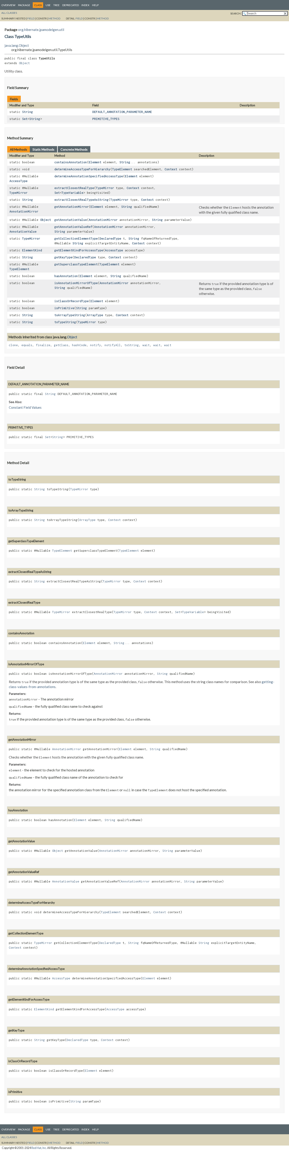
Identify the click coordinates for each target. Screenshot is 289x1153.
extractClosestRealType (74, 188)
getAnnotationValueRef (73, 227)
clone (13, 345)
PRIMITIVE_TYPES (105, 119)
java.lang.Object (17, 45)
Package (24, 5)
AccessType (18, 181)
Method (54, 18)
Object (24, 63)
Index (85, 5)
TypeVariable (72, 192)
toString (131, 345)
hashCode (79, 345)
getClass (61, 345)
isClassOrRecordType (71, 301)
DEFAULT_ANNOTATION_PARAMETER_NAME (122, 112)
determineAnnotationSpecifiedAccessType (88, 176)
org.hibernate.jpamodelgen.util (41, 30)
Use (48, 5)
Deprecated (70, 5)
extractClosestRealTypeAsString (81, 199)
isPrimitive (64, 308)
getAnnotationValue (70, 220)
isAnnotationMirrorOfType (76, 283)
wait (146, 345)
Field (30, 18)
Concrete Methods (74, 149)
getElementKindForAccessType (78, 250)
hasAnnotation (66, 276)
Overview (8, 5)
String (27, 112)
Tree (56, 5)
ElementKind (32, 250)
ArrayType (95, 315)
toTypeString (65, 322)
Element (95, 162)
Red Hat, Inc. (39, 1148)
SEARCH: (235, 13)
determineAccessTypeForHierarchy (82, 169)
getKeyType (63, 257)
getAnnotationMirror (71, 206)
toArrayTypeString (69, 315)
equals (26, 345)
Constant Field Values (25, 407)
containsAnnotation (70, 162)
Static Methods (43, 149)
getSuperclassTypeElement (76, 264)
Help (95, 5)
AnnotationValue (23, 231)
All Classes (9, 12)
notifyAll (113, 345)
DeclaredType (110, 238)
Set (25, 119)
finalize (43, 345)
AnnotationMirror (23, 211)
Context (171, 169)
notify (95, 345)
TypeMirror (18, 192)
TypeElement (122, 169)
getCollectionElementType (76, 238)
